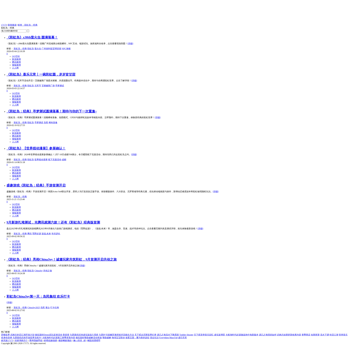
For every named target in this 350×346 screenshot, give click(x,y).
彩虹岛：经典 (20, 48)
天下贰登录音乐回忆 (204, 335)
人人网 (15, 68)
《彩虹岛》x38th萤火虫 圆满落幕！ (32, 37)
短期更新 (315, 335)
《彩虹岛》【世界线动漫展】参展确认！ (36, 148)
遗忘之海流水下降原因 (168, 335)
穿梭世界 (5, 335)
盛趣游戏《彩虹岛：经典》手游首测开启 (36, 185)
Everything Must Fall (168, 337)
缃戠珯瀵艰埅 (93, 340)
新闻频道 (12, 25)
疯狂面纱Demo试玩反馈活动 (48, 335)
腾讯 (29, 233)
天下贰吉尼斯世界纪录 (145, 335)
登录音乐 (343, 335)
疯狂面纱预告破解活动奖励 (89, 337)
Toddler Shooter (186, 335)
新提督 (66, 335)
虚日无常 (182, 337)
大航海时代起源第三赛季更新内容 (58, 337)
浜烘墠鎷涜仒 (21, 340)
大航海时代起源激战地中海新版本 (242, 335)
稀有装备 (53, 122)
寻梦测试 (59, 85)
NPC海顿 (66, 48)
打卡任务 (54, 307)
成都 (64, 159)
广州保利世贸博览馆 (51, 48)
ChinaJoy (38, 270)
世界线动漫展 (41, 159)
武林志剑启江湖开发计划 (22, 335)
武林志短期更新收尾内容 (289, 335)
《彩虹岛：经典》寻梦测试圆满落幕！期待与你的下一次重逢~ (52, 111)
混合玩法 (154, 337)
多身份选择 (6, 337)
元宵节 (37, 85)
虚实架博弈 (219, 335)
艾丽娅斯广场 (48, 85)
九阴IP (102, 335)
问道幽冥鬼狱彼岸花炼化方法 (120, 335)
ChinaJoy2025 (33, 307)
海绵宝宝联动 (118, 337)
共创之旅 (47, 270)
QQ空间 (16, 56)
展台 (47, 307)
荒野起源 (36, 233)
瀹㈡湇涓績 (79, 340)
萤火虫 (37, 48)
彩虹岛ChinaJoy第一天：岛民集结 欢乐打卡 (38, 296)
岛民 (46, 122)
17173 (4, 25)
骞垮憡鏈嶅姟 (35, 340)
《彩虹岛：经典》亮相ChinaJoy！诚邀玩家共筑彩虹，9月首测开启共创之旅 (62, 259)
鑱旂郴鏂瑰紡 (65, 340)
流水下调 (324, 335)
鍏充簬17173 (7, 340)
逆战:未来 (46, 233)
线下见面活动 (54, 159)
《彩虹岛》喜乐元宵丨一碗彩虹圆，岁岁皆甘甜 (41, 74)
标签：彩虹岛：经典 (27, 25)
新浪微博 (16, 59)
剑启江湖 (333, 335)
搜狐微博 (16, 65)
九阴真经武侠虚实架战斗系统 (84, 335)
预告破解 (106, 337)
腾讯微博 (16, 62)
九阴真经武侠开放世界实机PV (27, 337)
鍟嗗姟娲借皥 (50, 340)
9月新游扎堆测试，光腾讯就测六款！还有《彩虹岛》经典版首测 (53, 222)
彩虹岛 (30, 48)
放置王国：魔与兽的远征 (137, 337)
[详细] (130, 43)
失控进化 (55, 233)
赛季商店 (306, 335)
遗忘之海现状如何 (267, 335)
